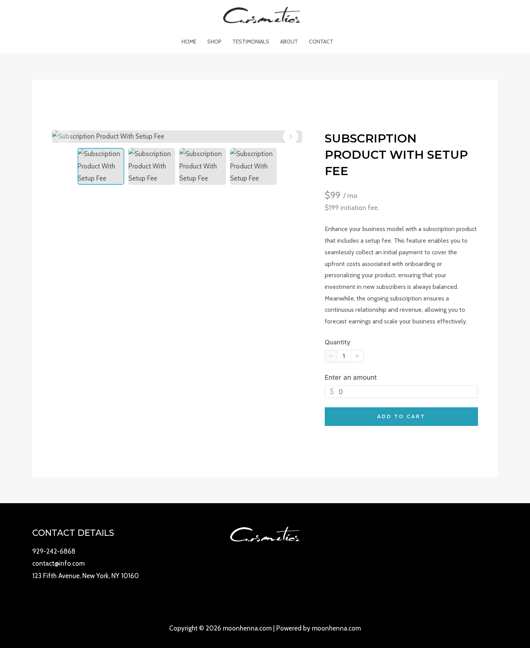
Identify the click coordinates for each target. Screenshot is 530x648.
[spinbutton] (344, 356)
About (289, 41)
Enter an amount (351, 377)
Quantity (337, 342)
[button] (290, 136)
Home (189, 41)
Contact (321, 41)
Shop (214, 41)
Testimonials (250, 41)
